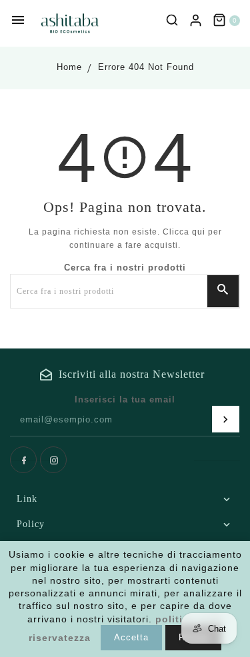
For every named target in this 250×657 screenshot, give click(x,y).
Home (69, 67)
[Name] (225, 419)
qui (198, 232)
